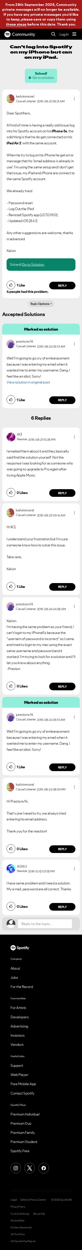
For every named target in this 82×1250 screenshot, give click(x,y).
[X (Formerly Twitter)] (29, 1168)
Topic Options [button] (39, 304)
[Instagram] (15, 1168)
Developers (19, 1017)
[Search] (53, 34)
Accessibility (17, 1220)
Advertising (19, 1026)
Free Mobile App (23, 1083)
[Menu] (74, 34)
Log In (63, 34)
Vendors (17, 1044)
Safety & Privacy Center (33, 1200)
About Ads (39, 1213)
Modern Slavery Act (21, 1227)
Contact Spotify (22, 1093)
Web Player (19, 1074)
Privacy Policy (17, 1207)
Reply (62, 285)
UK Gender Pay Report (22, 1241)
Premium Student (23, 1141)
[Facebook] (43, 1168)
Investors (17, 1035)
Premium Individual (24, 1114)
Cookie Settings (20, 1213)
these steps (16, 24)
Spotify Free (19, 1150)
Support (16, 1065)
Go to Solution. (33, 264)
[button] (74, 98)
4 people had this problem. (27, 291)
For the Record (21, 986)
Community (23, 34)
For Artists (18, 1007)
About (15, 968)
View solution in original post (28, 382)
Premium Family (22, 1132)
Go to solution (43, 77)
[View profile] (10, 98)
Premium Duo (20, 1123)
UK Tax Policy (17, 1234)
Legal (13, 1200)
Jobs (14, 977)
